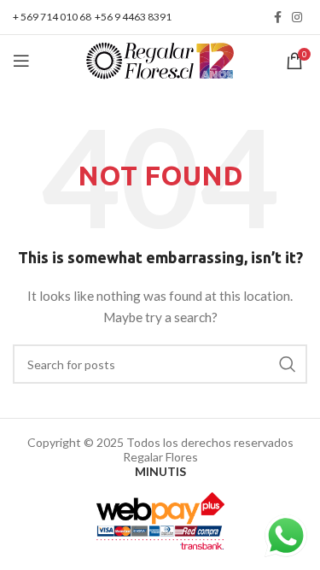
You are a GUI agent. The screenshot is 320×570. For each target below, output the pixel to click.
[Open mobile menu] (21, 61)
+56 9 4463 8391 (133, 16)
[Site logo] (160, 59)
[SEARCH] (287, 364)
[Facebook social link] (278, 17)
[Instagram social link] (297, 17)
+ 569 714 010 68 (52, 16)
